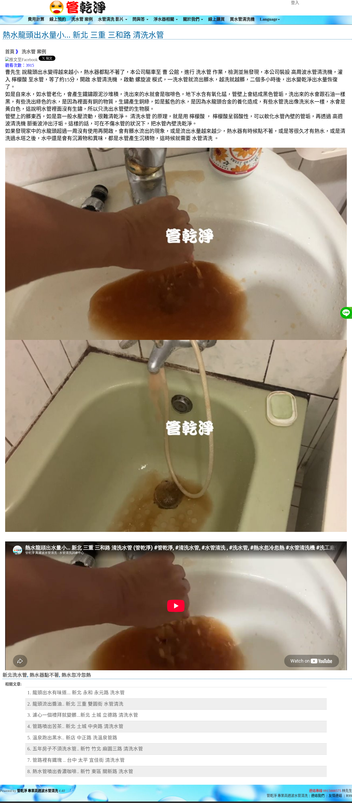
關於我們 (191, 19)
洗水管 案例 (82, 19)
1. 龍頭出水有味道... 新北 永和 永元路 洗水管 (76, 692)
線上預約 (57, 19)
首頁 (9, 51)
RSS (349, 796)
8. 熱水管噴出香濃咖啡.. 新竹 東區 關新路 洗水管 (80, 771)
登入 (295, 3)
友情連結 (335, 796)
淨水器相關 (164, 19)
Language (268, 19)
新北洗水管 (15, 675)
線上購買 (216, 19)
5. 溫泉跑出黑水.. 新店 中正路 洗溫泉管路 (72, 737)
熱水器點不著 (44, 675)
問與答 (139, 19)
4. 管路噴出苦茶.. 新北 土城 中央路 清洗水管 (75, 726)
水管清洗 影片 (111, 19)
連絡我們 (317, 796)
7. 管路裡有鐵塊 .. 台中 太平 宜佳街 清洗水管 (76, 760)
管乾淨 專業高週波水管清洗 (37, 791)
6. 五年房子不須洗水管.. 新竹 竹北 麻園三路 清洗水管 (85, 748)
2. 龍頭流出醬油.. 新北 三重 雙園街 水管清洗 (75, 704)
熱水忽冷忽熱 (76, 675)
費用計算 (36, 19)
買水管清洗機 (242, 19)
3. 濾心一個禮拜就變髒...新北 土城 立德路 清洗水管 (82, 715)
